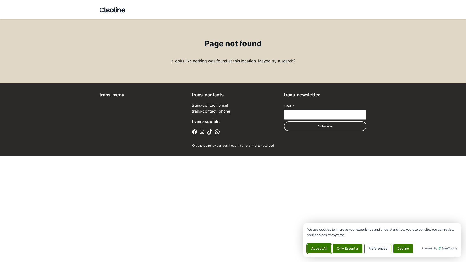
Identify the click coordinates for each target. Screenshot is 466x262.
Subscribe (325, 126)
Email (289, 106)
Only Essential (347, 248)
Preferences (377, 248)
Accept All (319, 248)
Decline (403, 248)
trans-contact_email (210, 105)
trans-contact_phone (211, 111)
